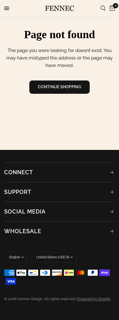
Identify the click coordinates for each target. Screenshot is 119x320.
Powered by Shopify (94, 299)
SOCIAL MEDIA (25, 211)
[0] (111, 8)
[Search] (103, 8)
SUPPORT (17, 192)
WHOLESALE (22, 231)
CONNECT (18, 172)
